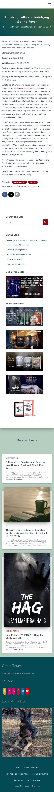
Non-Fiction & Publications (17, 774)
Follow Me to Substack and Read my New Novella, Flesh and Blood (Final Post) (25, 465)
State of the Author (14, 259)
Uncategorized (19, 182)
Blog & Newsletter (40, 774)
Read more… (18, 479)
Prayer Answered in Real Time (19, 254)
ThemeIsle (36, 786)
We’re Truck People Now (17, 249)
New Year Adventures (15, 264)
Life (7, 526)
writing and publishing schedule (27, 88)
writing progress (34, 186)
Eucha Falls (11, 186)
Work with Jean (33, 780)
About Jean (18, 780)
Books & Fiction (12, 631)
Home (17, 768)
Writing (33, 182)
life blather (22, 186)
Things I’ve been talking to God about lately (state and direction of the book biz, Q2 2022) (26, 533)
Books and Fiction (31, 768)
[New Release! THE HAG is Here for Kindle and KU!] (27, 590)
